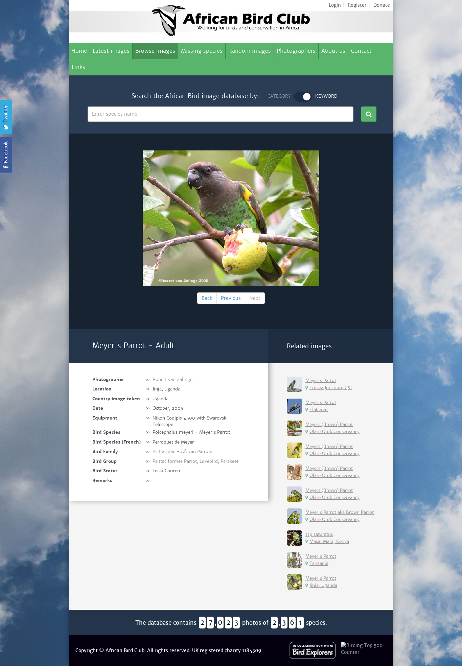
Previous (231, 298)
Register (357, 5)
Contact (361, 50)
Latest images (111, 50)
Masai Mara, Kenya (329, 541)
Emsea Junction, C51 (330, 387)
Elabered (318, 409)
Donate (381, 5)
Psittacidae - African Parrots (182, 451)
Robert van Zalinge (172, 379)
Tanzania (318, 563)
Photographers (296, 50)
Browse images (155, 50)
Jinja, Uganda (323, 585)
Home (79, 50)
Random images (249, 50)
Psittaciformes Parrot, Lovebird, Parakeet (195, 461)
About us (333, 50)
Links (78, 67)
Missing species (202, 50)
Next (254, 298)
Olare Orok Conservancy (334, 431)
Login (335, 5)
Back (207, 298)
